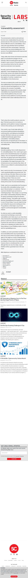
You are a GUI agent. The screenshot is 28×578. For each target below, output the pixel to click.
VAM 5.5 (4, 266)
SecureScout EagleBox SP (8, 261)
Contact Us (15, 560)
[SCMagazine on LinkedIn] (17, 554)
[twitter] (23, 20)
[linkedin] (26, 20)
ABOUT (19, 21)
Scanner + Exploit (6, 263)
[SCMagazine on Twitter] (14, 554)
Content (3, 26)
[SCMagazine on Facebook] (11, 554)
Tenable (4, 267)
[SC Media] (14, 3)
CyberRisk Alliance (10, 560)
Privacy (23, 560)
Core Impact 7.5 (6, 255)
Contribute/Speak (8, 566)
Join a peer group (19, 566)
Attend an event (13, 566)
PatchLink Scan (6, 259)
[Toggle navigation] (2, 2)
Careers (19, 560)
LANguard (5, 258)
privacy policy (16, 572)
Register (16, 5)
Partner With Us (24, 566)
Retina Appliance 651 (7, 257)
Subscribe (14, 458)
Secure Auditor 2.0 (6, 265)
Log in (11, 5)
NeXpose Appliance (7, 262)
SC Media (5, 560)
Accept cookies (14, 576)
